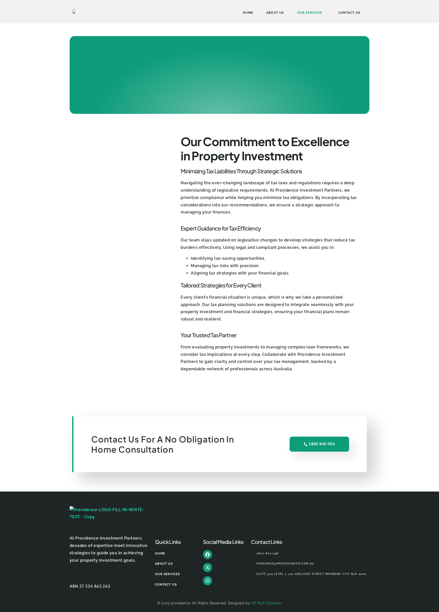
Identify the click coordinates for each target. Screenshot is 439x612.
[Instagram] (207, 580)
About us (275, 12)
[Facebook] (207, 554)
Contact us (349, 12)
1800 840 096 (322, 444)
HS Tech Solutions (266, 603)
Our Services (309, 12)
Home (248, 12)
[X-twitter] (207, 567)
